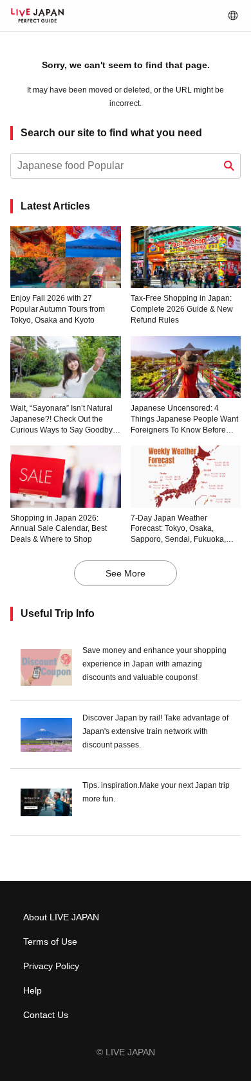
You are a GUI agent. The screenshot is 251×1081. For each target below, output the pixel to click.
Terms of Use (50, 941)
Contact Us (45, 1015)
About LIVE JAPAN (61, 917)
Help (32, 990)
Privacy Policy (51, 966)
